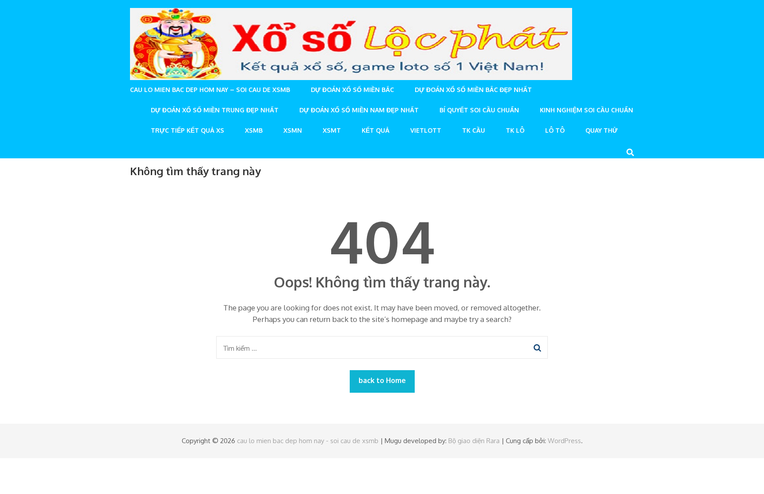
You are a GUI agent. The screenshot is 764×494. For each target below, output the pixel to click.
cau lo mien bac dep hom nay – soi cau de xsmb (210, 89)
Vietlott (425, 130)
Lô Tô (555, 130)
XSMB (254, 130)
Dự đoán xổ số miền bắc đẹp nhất (473, 89)
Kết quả (376, 130)
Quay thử (601, 130)
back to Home (382, 380)
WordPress (564, 441)
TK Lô (515, 130)
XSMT (332, 130)
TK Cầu (473, 130)
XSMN (292, 130)
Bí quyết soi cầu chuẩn (479, 110)
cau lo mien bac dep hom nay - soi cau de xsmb (307, 441)
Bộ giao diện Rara (474, 441)
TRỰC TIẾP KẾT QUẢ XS (187, 130)
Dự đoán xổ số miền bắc (352, 89)
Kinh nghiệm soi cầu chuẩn (586, 110)
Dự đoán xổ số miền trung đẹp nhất (215, 110)
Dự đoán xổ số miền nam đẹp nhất (359, 110)
